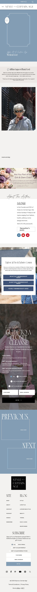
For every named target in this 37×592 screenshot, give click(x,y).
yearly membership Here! (18, 288)
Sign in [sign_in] (23, 1)
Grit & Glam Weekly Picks (20, 386)
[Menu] (3, 6)
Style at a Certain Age (17, 52)
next (29, 447)
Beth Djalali (21, 204)
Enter (17, 400)
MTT (22, 588)
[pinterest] (15, 572)
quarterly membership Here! (18, 283)
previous (14, 418)
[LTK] (25, 572)
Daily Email (23, 376)
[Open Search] (32, 2)
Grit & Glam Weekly (20, 381)
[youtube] (20, 571)
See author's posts (25, 229)
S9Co (18, 588)
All (14, 376)
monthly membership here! (18, 277)
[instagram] (7, 572)
